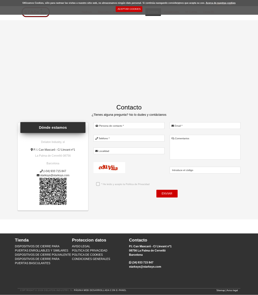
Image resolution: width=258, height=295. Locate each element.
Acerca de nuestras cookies (221, 3)
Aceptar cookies (129, 9)
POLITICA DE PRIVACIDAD (89, 250)
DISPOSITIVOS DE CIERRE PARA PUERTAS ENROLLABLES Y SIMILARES (41, 248)
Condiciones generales (91, 258)
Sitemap (220, 290)
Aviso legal (232, 290)
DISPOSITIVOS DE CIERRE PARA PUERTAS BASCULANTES (37, 261)
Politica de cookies (87, 254)
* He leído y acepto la (125, 184)
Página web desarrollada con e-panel (100, 290)
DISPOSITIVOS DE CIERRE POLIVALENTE (43, 254)
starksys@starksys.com (145, 266)
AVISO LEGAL (81, 246)
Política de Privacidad (138, 184)
